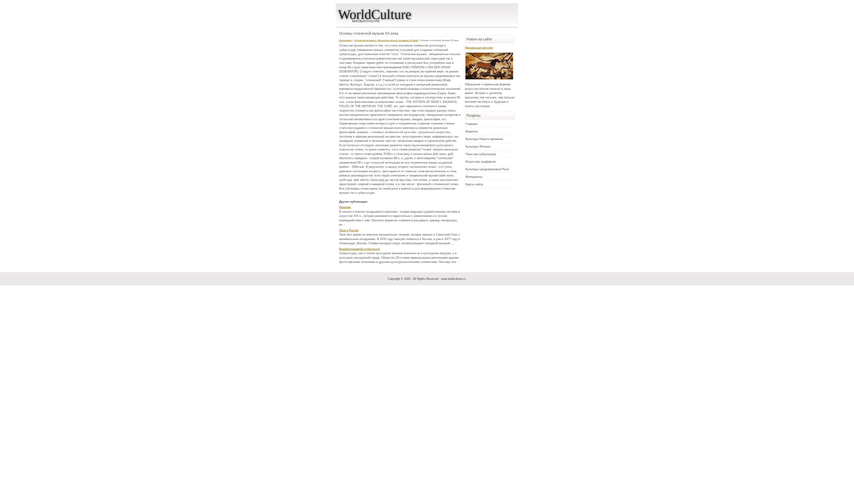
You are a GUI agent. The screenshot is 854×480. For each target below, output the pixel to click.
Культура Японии (477, 146)
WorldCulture (374, 14)
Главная (471, 124)
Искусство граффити (480, 161)
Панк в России (349, 230)
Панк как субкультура (480, 154)
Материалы (345, 40)
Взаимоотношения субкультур (359, 249)
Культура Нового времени (484, 139)
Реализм (345, 207)
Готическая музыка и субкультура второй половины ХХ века (386, 40)
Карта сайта (474, 184)
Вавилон (471, 131)
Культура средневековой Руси (487, 169)
